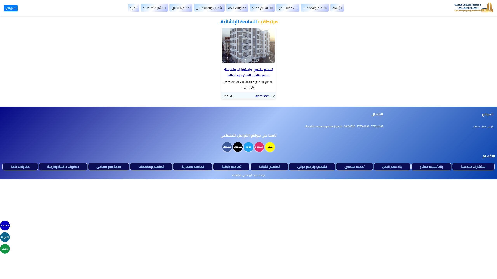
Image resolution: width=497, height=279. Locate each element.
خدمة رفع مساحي (108, 167)
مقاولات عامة (237, 8)
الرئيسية (337, 8)
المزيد (133, 8)
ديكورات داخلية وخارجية (63, 167)
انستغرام (259, 147)
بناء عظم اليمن (287, 8)
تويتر (248, 147)
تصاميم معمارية (192, 167)
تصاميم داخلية (231, 167)
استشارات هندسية (154, 8)
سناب (270, 147)
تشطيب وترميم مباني (209, 8)
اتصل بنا (5, 237)
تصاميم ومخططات (315, 8)
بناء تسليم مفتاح (262, 8)
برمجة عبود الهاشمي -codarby (248, 175)
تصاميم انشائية (269, 167)
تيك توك (238, 147)
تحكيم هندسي (180, 8)
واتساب (4, 249)
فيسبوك (227, 147)
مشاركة (5, 225)
